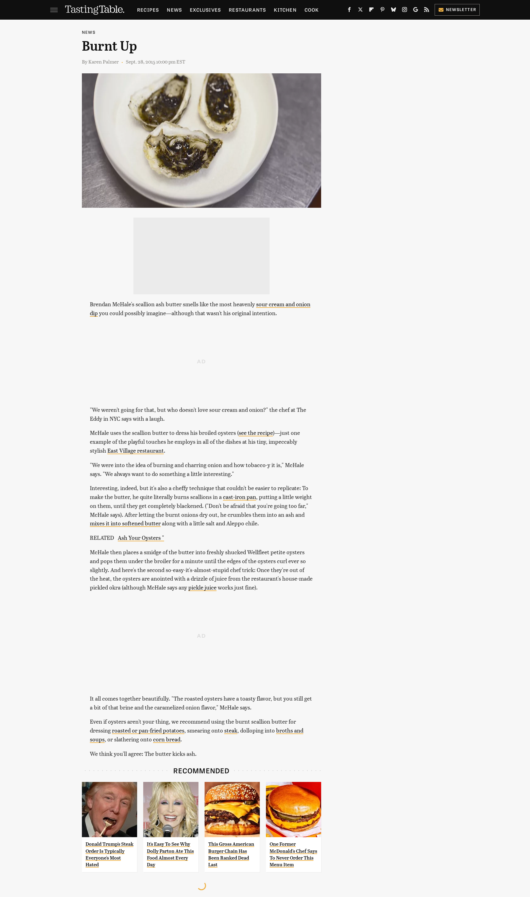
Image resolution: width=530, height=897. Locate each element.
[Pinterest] (382, 11)
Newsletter (461, 9)
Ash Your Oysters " (141, 537)
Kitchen (285, 9)
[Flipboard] (371, 11)
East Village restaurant (135, 450)
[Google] (416, 11)
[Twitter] (360, 11)
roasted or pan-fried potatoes (148, 730)
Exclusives (205, 9)
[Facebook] (349, 11)
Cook (312, 9)
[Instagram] (404, 11)
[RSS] (427, 11)
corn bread (166, 739)
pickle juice (202, 587)
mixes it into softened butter (125, 523)
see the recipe (256, 432)
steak (230, 730)
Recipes (148, 9)
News (174, 9)
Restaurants (247, 9)
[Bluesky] (393, 11)
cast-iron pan (239, 497)
